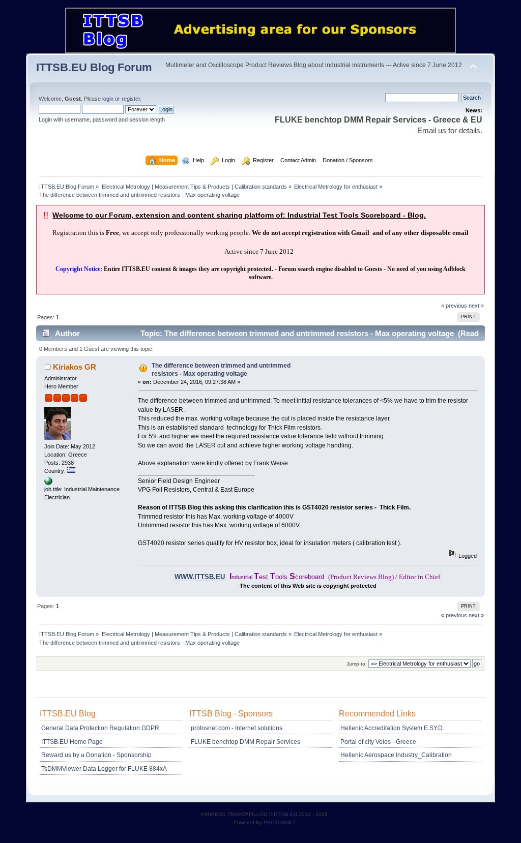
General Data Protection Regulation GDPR (100, 728)
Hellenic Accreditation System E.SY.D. (392, 728)
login (107, 99)
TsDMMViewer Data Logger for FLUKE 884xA (104, 768)
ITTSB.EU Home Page (72, 741)
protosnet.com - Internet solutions (236, 728)
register (131, 99)
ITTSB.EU (286, 814)
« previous (454, 306)
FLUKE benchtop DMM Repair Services (245, 741)
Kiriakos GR (74, 367)
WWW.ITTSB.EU (200, 577)
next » (476, 306)
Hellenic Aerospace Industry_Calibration (396, 755)
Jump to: (356, 664)
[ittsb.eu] (48, 483)
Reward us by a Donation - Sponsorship (96, 755)
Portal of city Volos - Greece (378, 741)
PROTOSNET (280, 822)
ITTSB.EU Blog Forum (94, 67)
